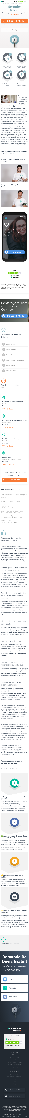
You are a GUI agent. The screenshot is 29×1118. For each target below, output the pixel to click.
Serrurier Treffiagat (11, 344)
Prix (15, 1079)
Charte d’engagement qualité (14, 1062)
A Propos (14, 1055)
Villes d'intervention (14, 1074)
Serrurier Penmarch (11, 349)
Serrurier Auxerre (10, 365)
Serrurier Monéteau (11, 370)
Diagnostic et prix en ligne (15, 30)
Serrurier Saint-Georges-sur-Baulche (16, 360)
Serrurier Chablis (10, 355)
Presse (14, 1060)
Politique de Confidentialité (20, 1116)
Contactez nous (14, 1057)
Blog (14, 1084)
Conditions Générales (19, 1115)
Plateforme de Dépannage (14, 1064)
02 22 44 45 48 (15, 20)
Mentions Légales (7, 1116)
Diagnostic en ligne (15, 479)
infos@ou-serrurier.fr (14, 1096)
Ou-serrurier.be (14, 1067)
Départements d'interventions (14, 1076)
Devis (14, 1081)
